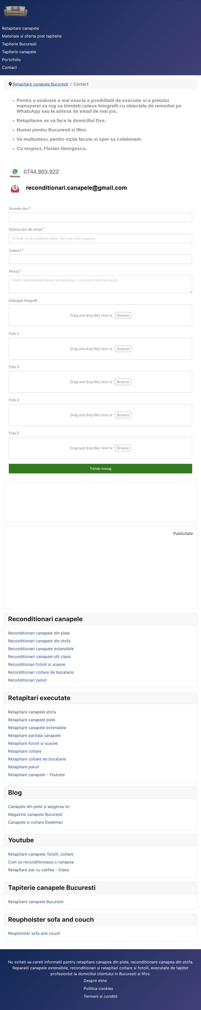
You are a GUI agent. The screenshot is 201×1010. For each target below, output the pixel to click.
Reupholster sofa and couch (34, 933)
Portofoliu (11, 59)
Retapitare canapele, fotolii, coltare (40, 854)
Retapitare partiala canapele (34, 735)
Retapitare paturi (23, 766)
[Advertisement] (100, 570)
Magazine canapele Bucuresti (35, 814)
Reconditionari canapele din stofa (39, 640)
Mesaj (15, 271)
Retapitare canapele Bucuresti (35, 901)
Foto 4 (14, 400)
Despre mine (95, 980)
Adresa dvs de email (26, 229)
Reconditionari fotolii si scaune (36, 664)
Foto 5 (14, 433)
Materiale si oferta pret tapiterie (32, 36)
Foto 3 (14, 367)
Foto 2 (14, 333)
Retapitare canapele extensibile (37, 727)
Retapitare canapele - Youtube (36, 774)
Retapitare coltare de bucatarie (37, 759)
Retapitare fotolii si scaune (33, 743)
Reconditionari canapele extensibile (41, 648)
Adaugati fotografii (23, 300)
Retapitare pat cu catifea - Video (38, 869)
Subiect (16, 250)
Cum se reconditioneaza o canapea (41, 861)
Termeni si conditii (100, 996)
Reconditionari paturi (27, 680)
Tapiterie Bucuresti (19, 43)
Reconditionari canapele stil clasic (39, 656)
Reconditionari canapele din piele (39, 633)
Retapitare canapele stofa (32, 711)
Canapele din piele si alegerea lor (39, 806)
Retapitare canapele (20, 28)
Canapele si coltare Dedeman (35, 822)
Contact (9, 67)
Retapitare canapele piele (31, 719)
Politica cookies (98, 988)
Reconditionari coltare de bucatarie (41, 672)
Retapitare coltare (24, 751)
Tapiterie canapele (19, 51)
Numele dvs (20, 208)
